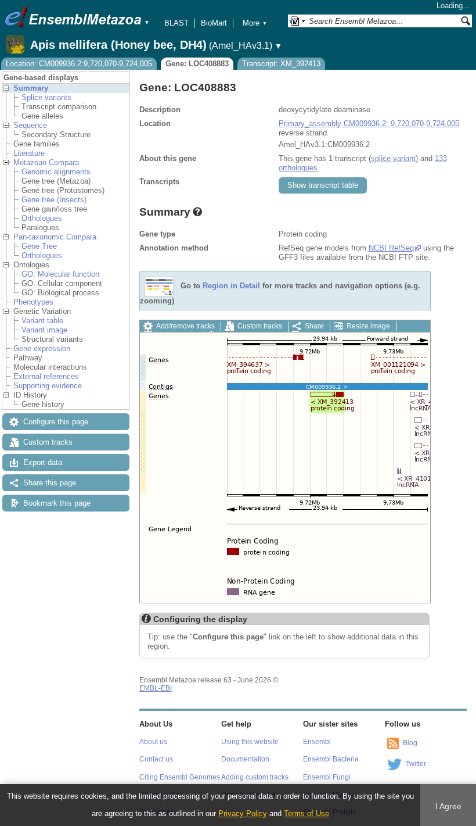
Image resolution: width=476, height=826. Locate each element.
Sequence (30, 125)
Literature (29, 153)
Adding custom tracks (255, 777)
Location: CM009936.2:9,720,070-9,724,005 (79, 63)
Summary (30, 88)
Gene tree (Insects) (53, 199)
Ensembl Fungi (327, 777)
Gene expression (41, 348)
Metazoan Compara (46, 162)
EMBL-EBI (155, 688)
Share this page (49, 482)
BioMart (214, 23)
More (255, 23)
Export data (42, 462)
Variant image (44, 330)
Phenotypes (33, 302)
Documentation (245, 759)
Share (314, 326)
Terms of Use (306, 813)
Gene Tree (39, 246)
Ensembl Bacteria (331, 759)
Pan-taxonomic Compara (54, 237)
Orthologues (41, 218)
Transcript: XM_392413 (281, 63)
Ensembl (317, 741)
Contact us (156, 759)
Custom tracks (48, 442)
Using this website (250, 741)
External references (46, 376)
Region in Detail (231, 286)
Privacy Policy (242, 813)
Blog (410, 742)
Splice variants (46, 97)
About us (153, 741)
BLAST (176, 23)
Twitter (416, 763)
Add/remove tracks (185, 326)
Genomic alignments (56, 171)
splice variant (393, 158)
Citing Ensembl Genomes (179, 777)
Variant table (42, 320)
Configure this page (55, 421)
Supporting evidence (47, 385)
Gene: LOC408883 (197, 63)
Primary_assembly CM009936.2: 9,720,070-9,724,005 (369, 123)
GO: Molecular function (60, 274)
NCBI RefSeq (391, 248)
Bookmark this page (57, 503)
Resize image (368, 326)
